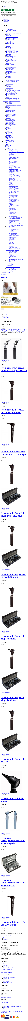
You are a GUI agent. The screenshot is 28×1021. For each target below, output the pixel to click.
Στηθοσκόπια (9, 95)
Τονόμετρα (8, 75)
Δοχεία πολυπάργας (10, 44)
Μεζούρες (8, 46)
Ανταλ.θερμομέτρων (11, 60)
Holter (7, 97)
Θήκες (7, 139)
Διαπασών (8, 86)
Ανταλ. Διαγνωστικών (11, 67)
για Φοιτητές (6, 146)
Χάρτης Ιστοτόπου (7, 969)
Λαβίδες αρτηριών (10, 110)
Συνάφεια (8, 329)
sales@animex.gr (4, 1002)
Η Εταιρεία (6, 17)
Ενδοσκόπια (9, 71)
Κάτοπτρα (8, 76)
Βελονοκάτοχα (9, 116)
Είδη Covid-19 (8, 141)
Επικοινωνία (6, 21)
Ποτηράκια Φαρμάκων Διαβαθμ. (13, 33)
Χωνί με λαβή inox (10, 50)
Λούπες (8, 73)
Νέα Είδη (5, 965)
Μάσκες (8, 142)
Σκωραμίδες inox (10, 39)
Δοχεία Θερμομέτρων (11, 56)
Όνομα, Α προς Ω (15, 329)
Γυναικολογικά (9, 88)
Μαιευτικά (8, 135)
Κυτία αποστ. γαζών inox (12, 51)
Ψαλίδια (8, 107)
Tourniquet (8, 89)
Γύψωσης (8, 118)
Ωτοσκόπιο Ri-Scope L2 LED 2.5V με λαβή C (12, 411)
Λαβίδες (8, 108)
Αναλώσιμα (7, 27)
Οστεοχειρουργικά (10, 119)
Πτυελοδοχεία (9, 47)
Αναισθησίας (9, 103)
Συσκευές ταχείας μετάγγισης (13, 90)
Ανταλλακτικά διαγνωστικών (13, 80)
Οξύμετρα (8, 61)
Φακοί (7, 85)
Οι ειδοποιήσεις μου (8, 982)
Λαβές (7, 106)
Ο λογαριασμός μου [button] (6, 3)
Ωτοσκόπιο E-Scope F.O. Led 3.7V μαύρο (13, 923)
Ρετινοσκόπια (9, 69)
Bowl (7, 31)
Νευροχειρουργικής (10, 120)
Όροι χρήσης (6, 1007)
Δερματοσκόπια (10, 68)
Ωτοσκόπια (8, 63)
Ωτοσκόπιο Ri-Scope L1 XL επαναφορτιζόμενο (12, 514)
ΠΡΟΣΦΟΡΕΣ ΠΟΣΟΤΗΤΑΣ (13, 267)
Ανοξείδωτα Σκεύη (9, 30)
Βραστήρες (8, 55)
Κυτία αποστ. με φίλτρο (11, 52)
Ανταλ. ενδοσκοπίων (11, 72)
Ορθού (7, 131)
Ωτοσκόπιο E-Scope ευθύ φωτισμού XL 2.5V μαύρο (13, 453)
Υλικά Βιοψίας (9, 29)
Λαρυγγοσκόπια (10, 78)
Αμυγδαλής (9, 128)
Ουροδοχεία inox (10, 41)
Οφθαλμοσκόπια (10, 64)
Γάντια (7, 144)
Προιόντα (5, 19)
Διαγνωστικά (8, 58)
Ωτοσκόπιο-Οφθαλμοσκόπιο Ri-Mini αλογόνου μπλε (13, 841)
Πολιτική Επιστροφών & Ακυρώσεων (12, 1006)
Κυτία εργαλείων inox (11, 38)
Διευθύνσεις (6, 981)
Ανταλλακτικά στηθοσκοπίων (13, 99)
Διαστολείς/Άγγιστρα (11, 112)
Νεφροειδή (8, 35)
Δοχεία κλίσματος (10, 42)
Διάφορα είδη (9, 271)
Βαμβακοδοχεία (10, 43)
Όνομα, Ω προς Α (23, 329)
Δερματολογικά (9, 125)
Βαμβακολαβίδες (10, 111)
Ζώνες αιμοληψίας (10, 82)
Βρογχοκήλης (9, 137)
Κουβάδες (8, 54)
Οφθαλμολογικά (10, 140)
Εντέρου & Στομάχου (11, 129)
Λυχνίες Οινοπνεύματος (11, 48)
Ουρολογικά (9, 132)
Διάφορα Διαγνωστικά (10, 81)
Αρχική (6, 148)
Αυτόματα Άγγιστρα (11, 114)
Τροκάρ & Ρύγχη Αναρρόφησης (13, 105)
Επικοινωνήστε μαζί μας (9, 967)
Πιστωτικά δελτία (7, 979)
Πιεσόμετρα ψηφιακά (11, 94)
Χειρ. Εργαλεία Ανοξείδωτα (11, 101)
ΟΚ (2, 309)
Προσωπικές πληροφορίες (9, 977)
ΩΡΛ (7, 127)
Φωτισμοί (8, 77)
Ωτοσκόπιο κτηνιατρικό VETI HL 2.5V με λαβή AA (14, 369)
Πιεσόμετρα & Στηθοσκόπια (11, 91)
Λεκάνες (8, 34)
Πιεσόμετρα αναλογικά (11, 93)
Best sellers (3, 329)
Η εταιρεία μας (6, 1008)
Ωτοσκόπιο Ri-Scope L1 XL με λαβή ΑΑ (12, 637)
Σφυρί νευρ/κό (9, 84)
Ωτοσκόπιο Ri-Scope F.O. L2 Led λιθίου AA (13, 576)
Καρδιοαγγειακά (10, 123)
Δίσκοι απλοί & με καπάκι (12, 37)
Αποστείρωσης (9, 136)
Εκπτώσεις (5, 964)
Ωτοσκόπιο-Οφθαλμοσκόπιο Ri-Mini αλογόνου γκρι (13, 883)
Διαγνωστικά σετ (10, 65)
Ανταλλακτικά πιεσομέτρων (12, 98)
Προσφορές (6, 20)
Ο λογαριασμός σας (6, 972)
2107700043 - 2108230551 (7, 997)
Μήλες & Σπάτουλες (11, 115)
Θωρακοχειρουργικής (11, 124)
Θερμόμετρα (9, 59)
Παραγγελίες (6, 978)
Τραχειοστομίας (10, 122)
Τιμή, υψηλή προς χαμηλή (19, 331)
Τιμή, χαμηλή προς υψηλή (7, 331)
